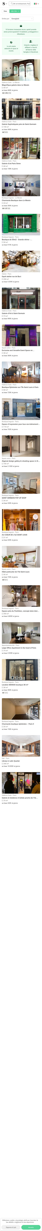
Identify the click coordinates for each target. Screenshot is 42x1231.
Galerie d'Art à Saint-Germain (13, 313)
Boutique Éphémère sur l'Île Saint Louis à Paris (20, 387)
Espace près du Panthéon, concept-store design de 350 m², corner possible (21, 611)
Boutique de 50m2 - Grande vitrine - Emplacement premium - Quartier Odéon (18, 239)
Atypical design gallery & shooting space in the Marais (20, 461)
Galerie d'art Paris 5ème (11, 163)
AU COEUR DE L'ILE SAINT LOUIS (14, 535)
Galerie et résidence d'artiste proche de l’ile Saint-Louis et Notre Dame (19, 798)
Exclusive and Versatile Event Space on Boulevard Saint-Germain (17, 350)
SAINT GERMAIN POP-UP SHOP (14, 498)
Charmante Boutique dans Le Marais (16, 200)
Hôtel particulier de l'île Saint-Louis (15, 572)
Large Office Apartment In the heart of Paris (19, 648)
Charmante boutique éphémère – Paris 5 (18, 724)
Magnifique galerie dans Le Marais (15, 85)
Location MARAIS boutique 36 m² (15, 685)
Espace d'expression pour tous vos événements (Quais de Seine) (20, 424)
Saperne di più (11, 1227)
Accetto (31, 1227)
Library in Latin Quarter (11, 761)
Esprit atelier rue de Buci (11, 276)
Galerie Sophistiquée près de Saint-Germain (19, 124)
